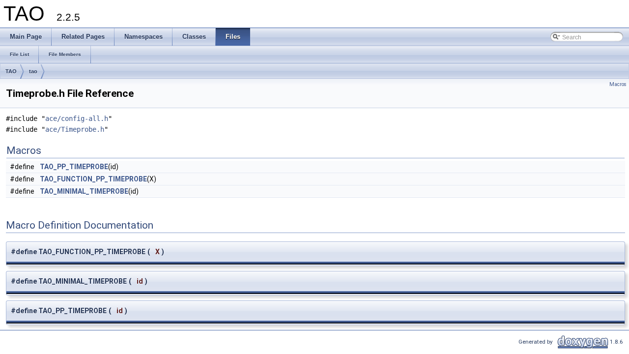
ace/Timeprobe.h (74, 129)
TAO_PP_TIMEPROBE (74, 167)
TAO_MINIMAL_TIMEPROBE (84, 191)
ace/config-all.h (76, 118)
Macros (618, 84)
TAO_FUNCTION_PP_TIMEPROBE (93, 179)
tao (33, 71)
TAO (11, 71)
